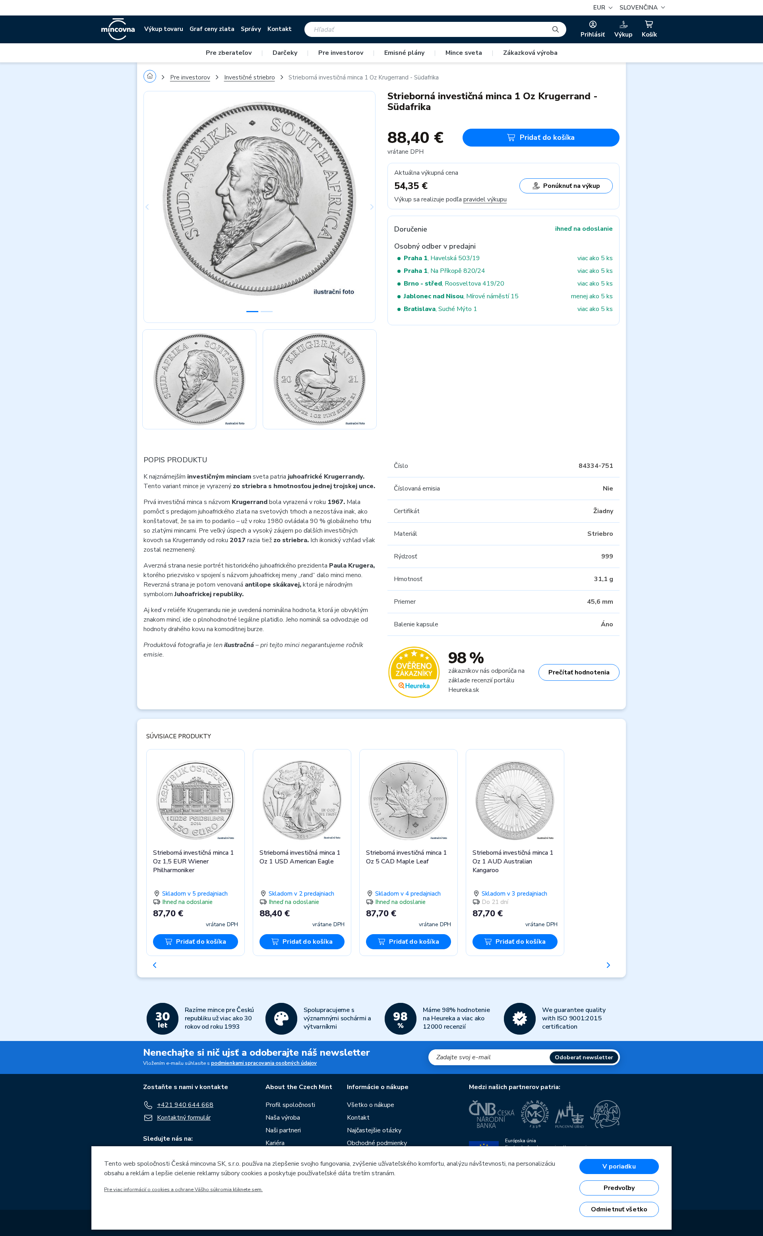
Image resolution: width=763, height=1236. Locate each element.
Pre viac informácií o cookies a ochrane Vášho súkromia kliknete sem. (183, 1189)
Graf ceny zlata (212, 29)
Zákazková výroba (530, 52)
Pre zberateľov (229, 52)
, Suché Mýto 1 (440, 309)
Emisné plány (404, 52)
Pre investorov (340, 52)
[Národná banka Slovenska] (605, 1114)
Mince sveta (463, 52)
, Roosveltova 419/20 (454, 283)
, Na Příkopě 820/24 (444, 271)
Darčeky (285, 52)
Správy (251, 29)
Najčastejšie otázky (374, 1130)
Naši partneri (283, 1130)
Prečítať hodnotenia (579, 672)
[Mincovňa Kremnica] (535, 1114)
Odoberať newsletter (584, 1057)
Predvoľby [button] (619, 1188)
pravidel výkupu (485, 199)
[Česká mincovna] (118, 29)
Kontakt (279, 29)
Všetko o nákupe (370, 1105)
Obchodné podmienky (377, 1143)
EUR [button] (600, 8)
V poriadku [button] (619, 1166)
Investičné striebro (249, 77)
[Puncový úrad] (569, 1114)
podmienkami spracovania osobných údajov (264, 1063)
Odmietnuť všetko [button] (619, 1209)
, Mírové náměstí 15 (461, 296)
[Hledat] (555, 29)
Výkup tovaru (163, 29)
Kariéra (275, 1143)
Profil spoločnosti (290, 1105)
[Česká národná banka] (492, 1114)
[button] (641, 7)
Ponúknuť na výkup (571, 186)
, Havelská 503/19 (442, 258)
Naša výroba (282, 1117)
